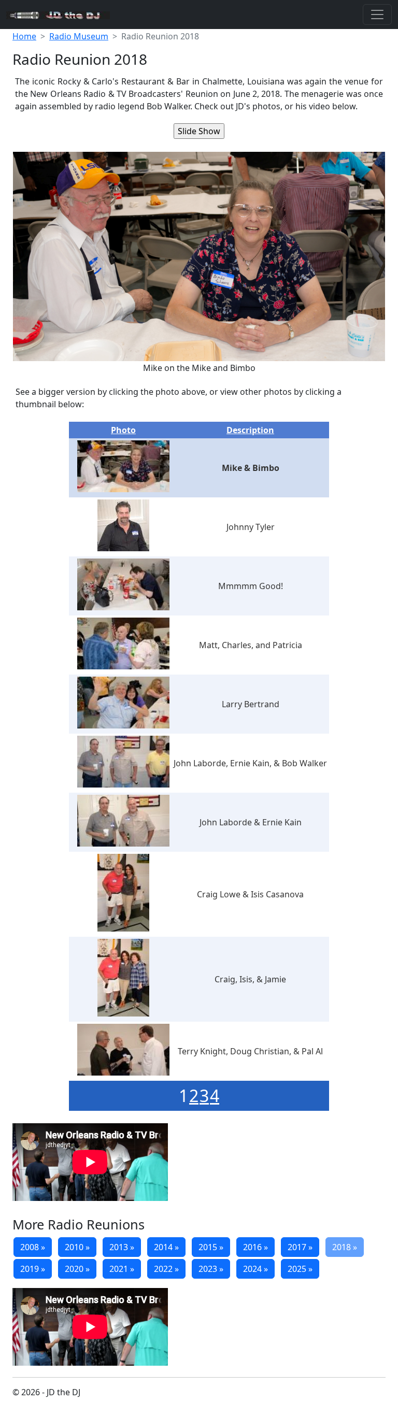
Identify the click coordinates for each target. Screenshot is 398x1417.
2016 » (255, 1247)
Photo (123, 430)
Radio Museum (78, 36)
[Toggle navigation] (377, 14)
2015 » (210, 1247)
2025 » (300, 1269)
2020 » (77, 1269)
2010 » (77, 1247)
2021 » (121, 1269)
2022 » (166, 1269)
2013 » (121, 1247)
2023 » (210, 1269)
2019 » (32, 1269)
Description (250, 430)
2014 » (166, 1247)
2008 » (32, 1247)
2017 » (300, 1247)
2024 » (255, 1269)
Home (24, 36)
